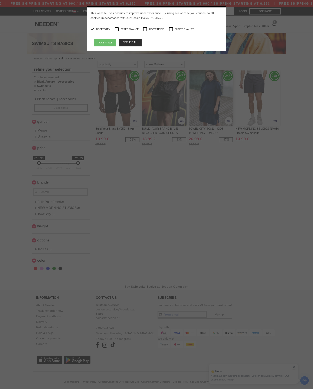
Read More (157, 18)
